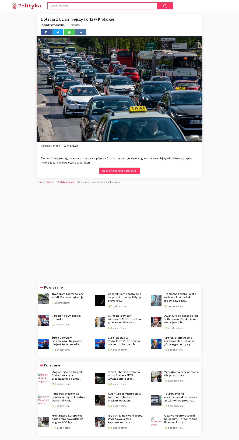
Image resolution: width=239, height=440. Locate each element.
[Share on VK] (80, 32)
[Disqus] (119, 232)
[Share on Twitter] (57, 32)
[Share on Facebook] (46, 32)
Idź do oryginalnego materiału (118, 170)
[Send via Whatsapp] (69, 32)
